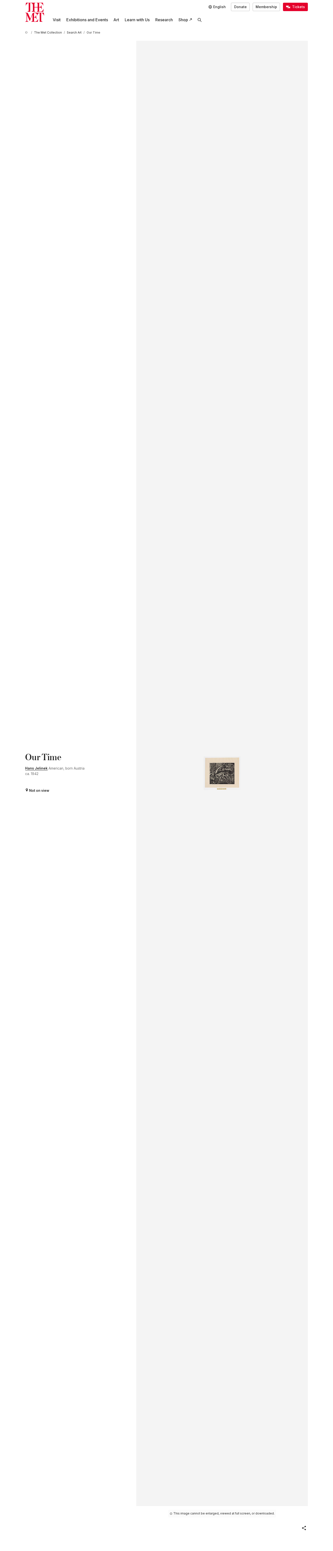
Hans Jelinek (36, 768)
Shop (183, 20)
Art (116, 20)
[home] (27, 32)
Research (164, 20)
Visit (57, 20)
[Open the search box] (200, 20)
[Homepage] (34, 12)
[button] (304, 1528)
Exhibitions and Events (87, 20)
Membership (266, 7)
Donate (240, 7)
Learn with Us (137, 20)
